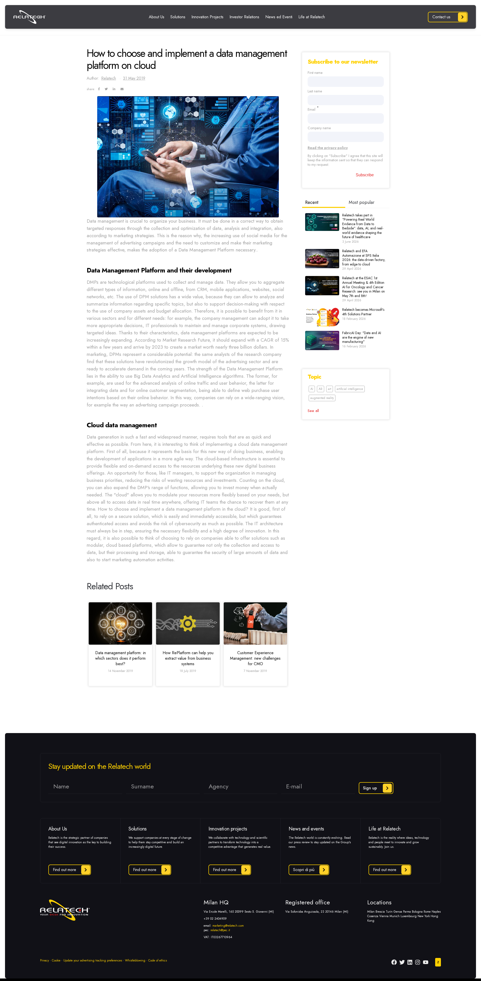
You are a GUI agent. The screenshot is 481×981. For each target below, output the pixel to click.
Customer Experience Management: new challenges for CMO (255, 658)
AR (320, 389)
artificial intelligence (350, 389)
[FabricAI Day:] (322, 340)
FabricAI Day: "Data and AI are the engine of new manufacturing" (361, 337)
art (329, 389)
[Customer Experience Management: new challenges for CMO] (255, 623)
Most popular (362, 202)
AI (311, 389)
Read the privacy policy (328, 147)
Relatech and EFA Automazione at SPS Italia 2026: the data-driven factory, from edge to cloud (363, 257)
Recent (311, 202)
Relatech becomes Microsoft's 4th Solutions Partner (363, 312)
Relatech (108, 78)
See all (313, 410)
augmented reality (322, 398)
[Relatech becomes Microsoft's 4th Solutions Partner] (322, 317)
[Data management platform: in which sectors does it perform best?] (120, 623)
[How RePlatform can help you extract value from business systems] (187, 623)
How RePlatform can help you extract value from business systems (188, 658)
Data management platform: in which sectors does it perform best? (120, 658)
